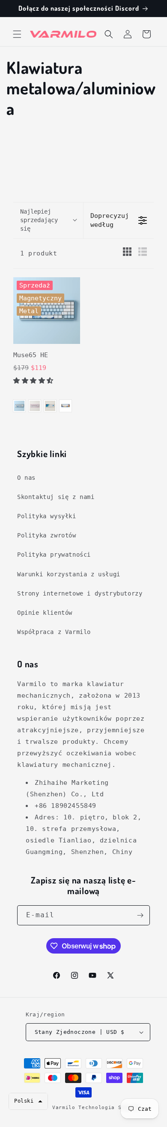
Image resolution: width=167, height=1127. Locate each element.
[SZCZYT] (50, 406)
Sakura (35, 406)
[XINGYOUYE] (66, 406)
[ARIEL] (19, 406)
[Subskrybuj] (140, 915)
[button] (17, 34)
